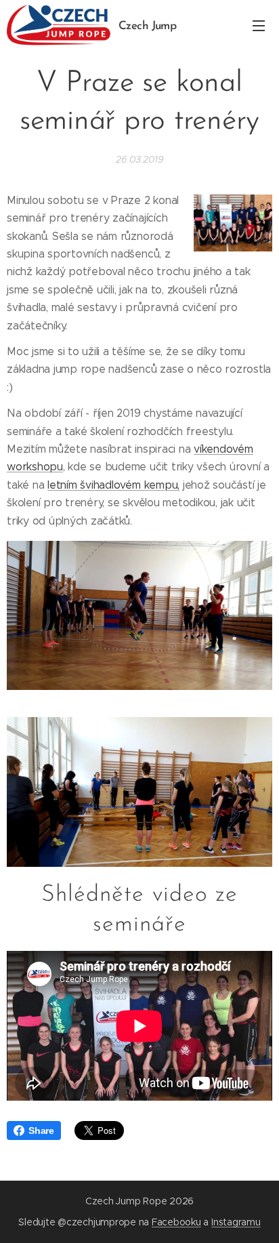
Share (41, 1130)
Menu (258, 25)
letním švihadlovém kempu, (113, 484)
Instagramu (236, 1222)
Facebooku (176, 1222)
